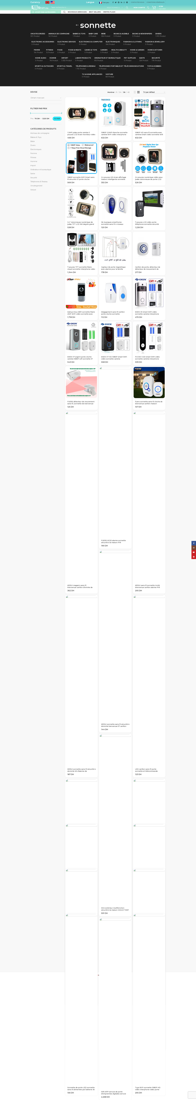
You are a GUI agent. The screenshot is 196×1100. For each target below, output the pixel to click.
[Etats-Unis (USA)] (53, 3)
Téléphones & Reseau (39, 182)
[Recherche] (64, 12)
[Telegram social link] (127, 2)
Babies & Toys (35, 137)
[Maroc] (47, 3)
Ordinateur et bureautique (40, 170)
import (33, 165)
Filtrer (57, 118)
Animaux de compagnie (39, 133)
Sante (32, 174)
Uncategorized (36, 186)
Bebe (32, 141)
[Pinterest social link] (118, 2)
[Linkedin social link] (121, 2)
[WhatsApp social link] (124, 2)
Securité (33, 178)
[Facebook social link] (113, 2)
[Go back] (77, 25)
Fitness (33, 157)
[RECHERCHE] (127, 7)
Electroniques (35, 149)
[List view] (135, 92)
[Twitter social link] (115, 2)
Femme (33, 153)
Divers (32, 145)
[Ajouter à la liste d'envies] (96, 105)
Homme (33, 161)
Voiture (33, 190)
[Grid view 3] (138, 92)
